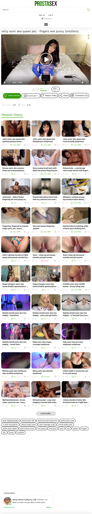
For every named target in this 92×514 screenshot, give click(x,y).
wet (4, 432)
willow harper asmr (28, 425)
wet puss (52, 429)
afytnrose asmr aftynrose (47, 421)
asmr (61, 429)
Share (66, 95)
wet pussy (42, 429)
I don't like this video (37, 89)
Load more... (46, 413)
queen (75, 429)
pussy (11, 432)
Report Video (51, 95)
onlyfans (20, 432)
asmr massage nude (47, 425)
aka (68, 429)
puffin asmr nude (67, 421)
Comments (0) (81, 95)
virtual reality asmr (65, 425)
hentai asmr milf (28, 421)
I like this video (33, 89)
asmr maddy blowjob (11, 421)
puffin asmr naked (10, 429)
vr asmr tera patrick (10, 425)
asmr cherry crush (27, 429)
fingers (84, 429)
